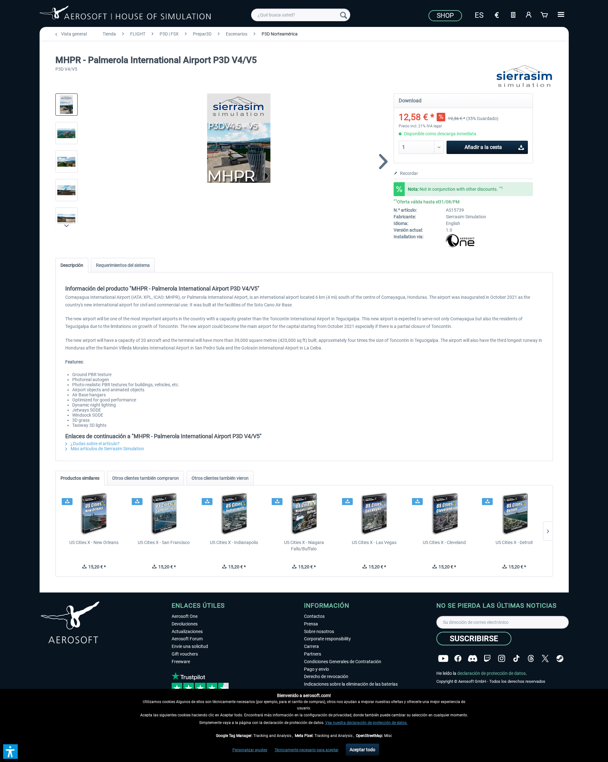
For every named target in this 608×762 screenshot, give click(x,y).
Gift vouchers (185, 653)
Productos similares (79, 478)
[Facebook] (457, 659)
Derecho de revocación (326, 676)
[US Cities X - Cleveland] (444, 514)
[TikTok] (516, 659)
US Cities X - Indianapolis (234, 542)
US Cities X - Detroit (514, 542)
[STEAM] (559, 659)
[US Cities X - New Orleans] (94, 514)
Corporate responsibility (327, 638)
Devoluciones (185, 623)
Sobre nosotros (319, 631)
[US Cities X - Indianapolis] (234, 514)
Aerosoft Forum (187, 638)
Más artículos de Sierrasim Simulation (107, 448)
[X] (545, 659)
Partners (312, 653)
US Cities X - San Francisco (164, 542)
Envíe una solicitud (190, 646)
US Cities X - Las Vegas (374, 542)
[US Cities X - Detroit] (514, 514)
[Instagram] (501, 659)
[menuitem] (300, 15)
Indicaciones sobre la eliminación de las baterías (351, 684)
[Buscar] (343, 15)
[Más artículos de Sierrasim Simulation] (524, 76)
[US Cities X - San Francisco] (164, 514)
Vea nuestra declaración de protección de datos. (366, 722)
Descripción (71, 265)
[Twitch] (487, 659)
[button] (10, 751)
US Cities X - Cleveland (444, 542)
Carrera (311, 646)
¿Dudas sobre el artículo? (95, 443)
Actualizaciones (187, 631)
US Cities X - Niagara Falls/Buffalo (304, 545)
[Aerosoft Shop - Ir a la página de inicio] (125, 14)
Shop (445, 15)
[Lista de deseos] (513, 14)
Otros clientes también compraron (145, 478)
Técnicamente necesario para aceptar (307, 750)
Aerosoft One (185, 616)
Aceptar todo (362, 749)
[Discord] (472, 659)
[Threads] (531, 659)
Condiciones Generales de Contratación (342, 661)
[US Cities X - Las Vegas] (374, 514)
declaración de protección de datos (491, 673)
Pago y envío (316, 669)
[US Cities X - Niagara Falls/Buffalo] (304, 514)
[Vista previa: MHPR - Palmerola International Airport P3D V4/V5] (66, 104)
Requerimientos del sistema (123, 265)
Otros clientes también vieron (220, 478)
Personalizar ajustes (249, 750)
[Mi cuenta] (528, 14)
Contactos (314, 616)
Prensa (311, 623)
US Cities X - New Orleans (93, 542)
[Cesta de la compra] (544, 14)
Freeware (181, 661)
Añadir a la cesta (483, 147)
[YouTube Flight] (443, 659)
